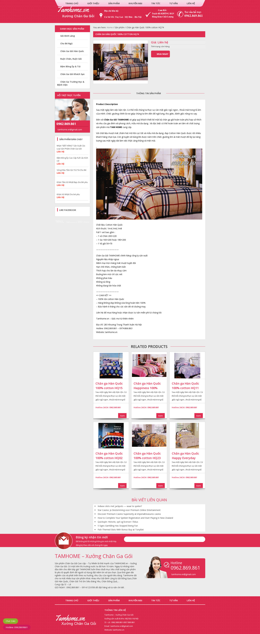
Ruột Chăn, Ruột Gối (71, 58)
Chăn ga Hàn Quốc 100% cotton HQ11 (185, 385)
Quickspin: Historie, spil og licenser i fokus (118, 521)
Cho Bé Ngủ (66, 43)
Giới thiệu (93, 3)
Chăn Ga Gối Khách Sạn (72, 74)
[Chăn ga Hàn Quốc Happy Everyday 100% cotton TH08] (187, 435)
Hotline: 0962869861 (17, 627)
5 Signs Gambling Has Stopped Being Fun (118, 525)
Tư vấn (173, 3)
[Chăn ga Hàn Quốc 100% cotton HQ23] (149, 435)
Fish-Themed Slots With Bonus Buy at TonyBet (121, 529)
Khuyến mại (135, 3)
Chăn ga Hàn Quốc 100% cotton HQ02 (109, 455)
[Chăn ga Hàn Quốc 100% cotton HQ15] (111, 365)
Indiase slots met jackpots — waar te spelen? (120, 506)
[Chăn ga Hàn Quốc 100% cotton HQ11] (187, 365)
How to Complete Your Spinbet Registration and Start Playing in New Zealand (135, 517)
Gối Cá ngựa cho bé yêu (68, 194)
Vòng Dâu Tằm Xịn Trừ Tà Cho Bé (71, 158)
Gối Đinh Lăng (67, 35)
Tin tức (155, 3)
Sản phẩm (114, 3)
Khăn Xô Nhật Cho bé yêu (68, 182)
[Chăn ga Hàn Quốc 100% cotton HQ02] (111, 435)
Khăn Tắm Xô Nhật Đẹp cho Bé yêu (72, 170)
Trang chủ (71, 3)
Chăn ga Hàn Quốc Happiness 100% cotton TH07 (147, 385)
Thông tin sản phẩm (148, 93)
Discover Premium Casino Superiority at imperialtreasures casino (129, 514)
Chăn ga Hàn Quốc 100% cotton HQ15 (109, 385)
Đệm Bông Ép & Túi (70, 66)
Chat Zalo (10, 620)
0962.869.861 (66, 124)
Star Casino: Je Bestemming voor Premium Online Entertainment (129, 510)
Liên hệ (191, 3)
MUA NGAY (162, 54)
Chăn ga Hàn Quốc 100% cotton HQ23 (147, 455)
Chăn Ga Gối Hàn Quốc (72, 51)
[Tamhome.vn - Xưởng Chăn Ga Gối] (130, 21)
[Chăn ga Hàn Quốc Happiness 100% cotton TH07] (149, 365)
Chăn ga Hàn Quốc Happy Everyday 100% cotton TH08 (185, 455)
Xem (122, 415)
